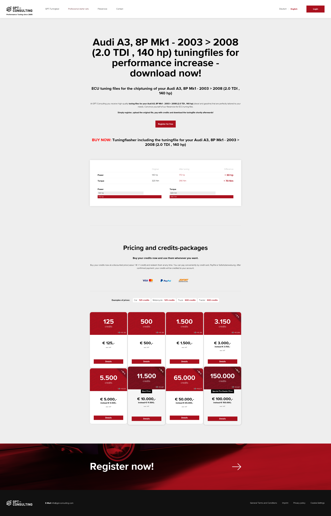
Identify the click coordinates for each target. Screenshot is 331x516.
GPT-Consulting (100, 104)
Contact (119, 9)
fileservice (171, 107)
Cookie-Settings (318, 503)
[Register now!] (236, 466)
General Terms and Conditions (263, 503)
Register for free (165, 124)
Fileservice (102, 9)
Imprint (285, 503)
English (294, 9)
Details (108, 362)
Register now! (122, 467)
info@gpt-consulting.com (62, 503)
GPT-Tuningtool (52, 9)
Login (315, 9)
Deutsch (283, 9)
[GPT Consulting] (19, 9)
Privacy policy (299, 503)
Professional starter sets (78, 9)
